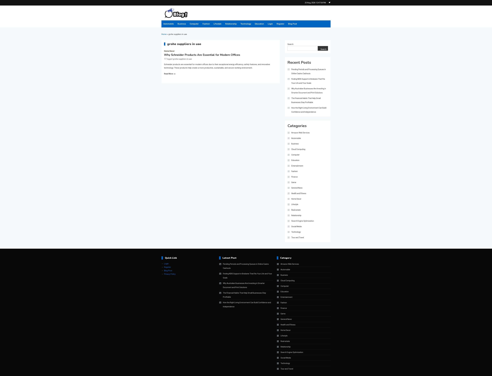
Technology (245, 24)
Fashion (206, 24)
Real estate (296, 210)
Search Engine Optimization (302, 221)
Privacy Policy (170, 274)
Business (182, 24)
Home (164, 34)
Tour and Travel (297, 237)
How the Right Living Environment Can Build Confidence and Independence (308, 110)
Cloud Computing (298, 149)
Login (270, 24)
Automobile (168, 24)
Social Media (296, 226)
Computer (194, 24)
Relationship (231, 24)
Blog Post (292, 24)
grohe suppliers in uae (182, 59)
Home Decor (169, 51)
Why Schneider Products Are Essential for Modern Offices (202, 55)
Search (290, 44)
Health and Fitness (298, 193)
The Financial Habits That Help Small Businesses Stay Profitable (306, 100)
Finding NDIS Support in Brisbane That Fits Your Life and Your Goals (308, 81)
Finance (294, 177)
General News (297, 188)
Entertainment (297, 166)
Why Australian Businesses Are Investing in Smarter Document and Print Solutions (308, 91)
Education (259, 24)
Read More (168, 74)
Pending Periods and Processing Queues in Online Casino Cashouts (308, 71)
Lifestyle (217, 24)
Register (280, 24)
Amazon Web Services (300, 133)
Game (293, 182)
